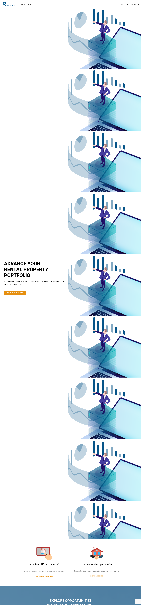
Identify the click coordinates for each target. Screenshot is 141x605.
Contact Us (124, 4)
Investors (23, 4)
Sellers (30, 4)
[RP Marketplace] (9, 4)
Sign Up (133, 4)
